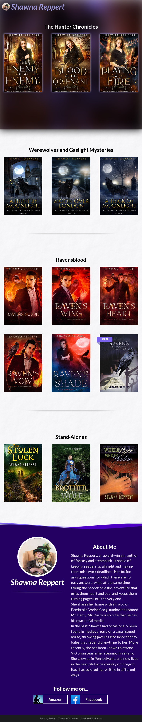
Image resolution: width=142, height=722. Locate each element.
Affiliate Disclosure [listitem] (91, 718)
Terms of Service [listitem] (68, 718)
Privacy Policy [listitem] (47, 718)
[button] (50, 699)
